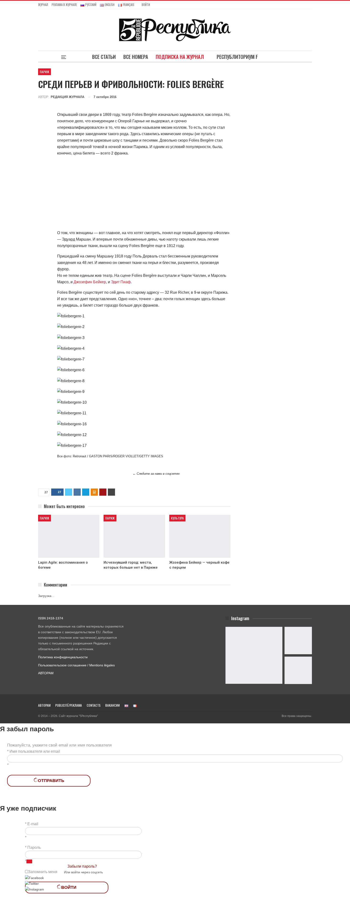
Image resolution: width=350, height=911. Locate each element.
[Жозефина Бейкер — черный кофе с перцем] (199, 536)
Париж (44, 71)
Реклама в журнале (64, 4)
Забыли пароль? (82, 866)
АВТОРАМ (46, 673)
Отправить (51, 780)
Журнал (43, 4)
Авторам (44, 705)
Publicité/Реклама (68, 705)
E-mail (32, 824)
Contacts (93, 705)
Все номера (135, 56)
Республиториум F (237, 56)
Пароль (34, 847)
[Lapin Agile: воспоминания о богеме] (68, 536)
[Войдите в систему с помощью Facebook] (34, 878)
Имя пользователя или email (35, 751)
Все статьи (104, 56)
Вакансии (112, 705)
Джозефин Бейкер (90, 282)
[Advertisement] (143, 193)
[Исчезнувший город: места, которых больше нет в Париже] (134, 536)
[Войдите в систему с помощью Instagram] (34, 889)
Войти (146, 4)
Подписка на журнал (180, 56)
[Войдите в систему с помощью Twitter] (32, 883)
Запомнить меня (42, 872)
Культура (177, 517)
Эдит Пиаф (121, 282)
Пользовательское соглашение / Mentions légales (76, 665)
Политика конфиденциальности (63, 657)
